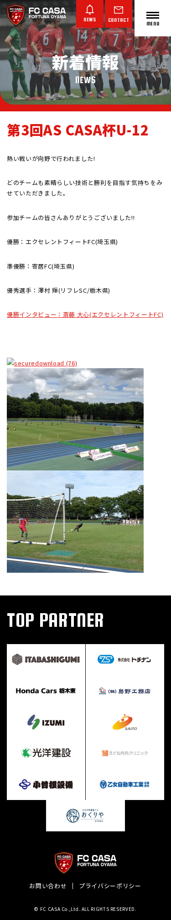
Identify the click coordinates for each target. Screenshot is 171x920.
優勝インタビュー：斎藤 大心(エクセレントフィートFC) (85, 314)
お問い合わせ (48, 885)
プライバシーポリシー (110, 885)
